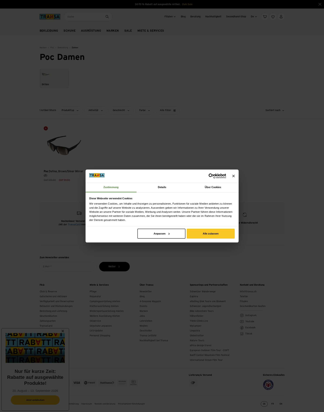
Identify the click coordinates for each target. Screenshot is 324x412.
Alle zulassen (211, 233)
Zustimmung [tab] (111, 187)
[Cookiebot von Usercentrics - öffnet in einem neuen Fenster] (211, 176)
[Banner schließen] (233, 176)
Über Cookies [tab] (213, 187)
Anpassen (159, 233)
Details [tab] (162, 187)
